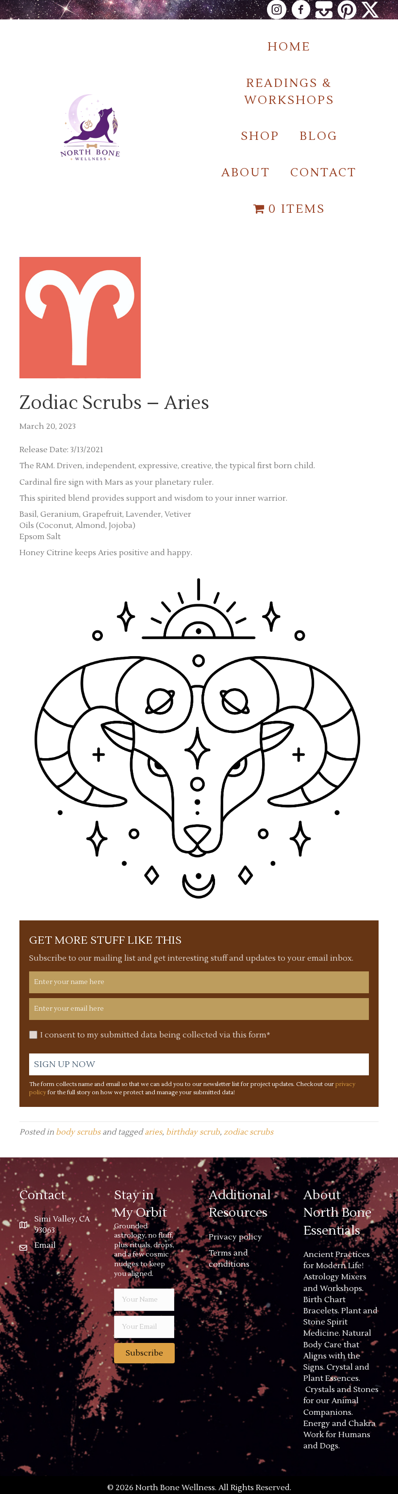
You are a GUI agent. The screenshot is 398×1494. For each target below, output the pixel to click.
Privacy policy (235, 1237)
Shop (260, 136)
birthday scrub (193, 1132)
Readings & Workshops (289, 92)
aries (153, 1132)
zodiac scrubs (248, 1132)
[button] (144, 1353)
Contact (323, 172)
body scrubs (78, 1132)
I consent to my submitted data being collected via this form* (155, 1035)
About (245, 172)
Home (289, 46)
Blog (318, 136)
